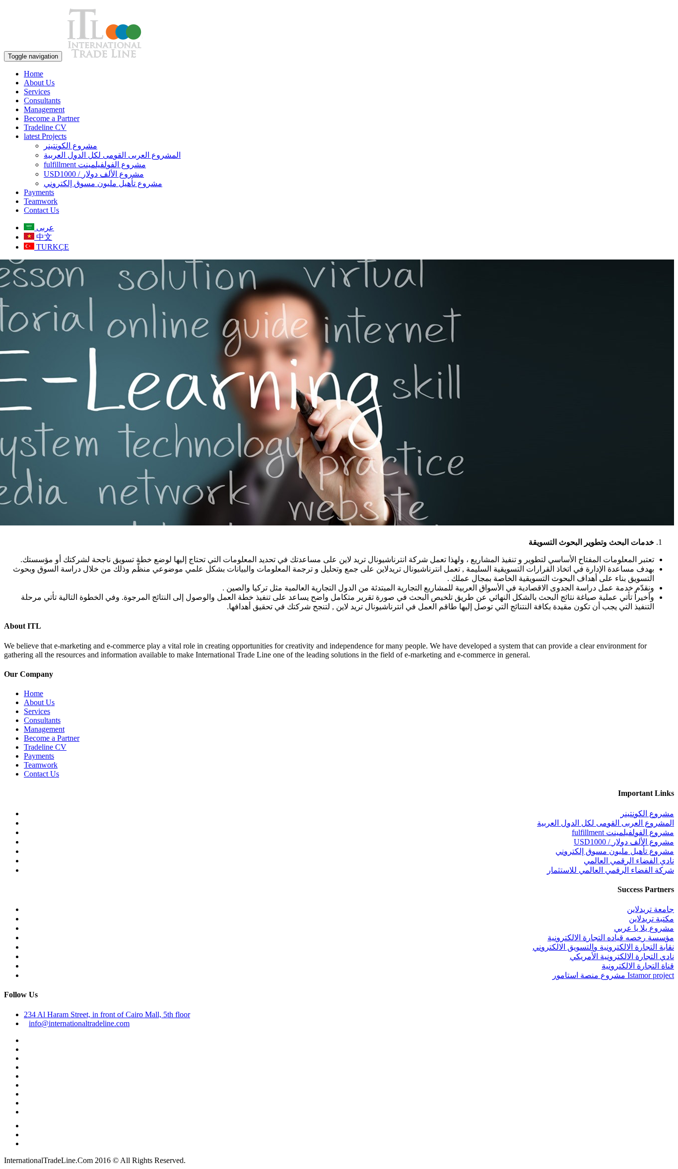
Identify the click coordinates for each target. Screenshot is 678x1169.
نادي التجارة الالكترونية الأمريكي (622, 956)
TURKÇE (51, 247)
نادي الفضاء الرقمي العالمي (629, 860)
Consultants (42, 100)
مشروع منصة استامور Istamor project (613, 975)
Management (44, 109)
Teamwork (41, 201)
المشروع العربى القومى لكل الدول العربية (112, 155)
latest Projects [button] (45, 136)
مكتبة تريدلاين (651, 918)
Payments (39, 192)
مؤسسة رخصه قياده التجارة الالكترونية (610, 937)
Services (37, 91)
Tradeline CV (45, 127)
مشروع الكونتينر (70, 145)
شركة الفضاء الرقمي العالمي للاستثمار (610, 870)
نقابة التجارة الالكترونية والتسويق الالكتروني (603, 947)
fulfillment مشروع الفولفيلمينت (95, 164)
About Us (39, 82)
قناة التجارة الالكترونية (638, 966)
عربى (44, 227)
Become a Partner (51, 118)
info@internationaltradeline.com (79, 1023)
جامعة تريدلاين (650, 909)
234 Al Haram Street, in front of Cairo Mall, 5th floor (107, 1014)
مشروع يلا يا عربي (644, 928)
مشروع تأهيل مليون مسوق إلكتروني (103, 183)
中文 (43, 237)
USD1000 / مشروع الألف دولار (94, 174)
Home (33, 73)
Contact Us (41, 210)
